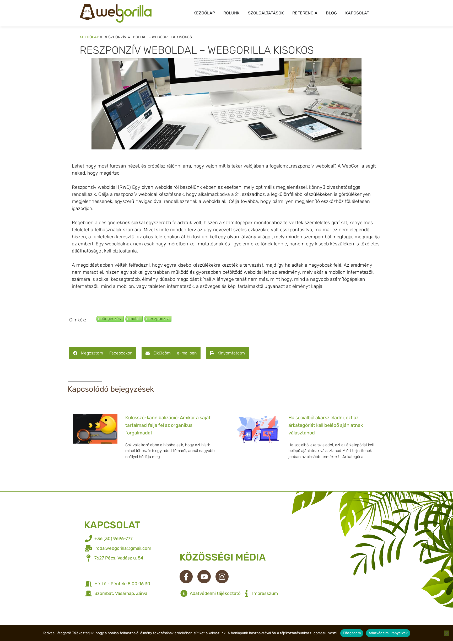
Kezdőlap (89, 37)
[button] (102, 353)
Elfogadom (352, 633)
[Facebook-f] (186, 576)
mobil (135, 318)
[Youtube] (204, 576)
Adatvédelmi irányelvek (388, 633)
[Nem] (446, 633)
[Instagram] (222, 576)
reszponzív (158, 318)
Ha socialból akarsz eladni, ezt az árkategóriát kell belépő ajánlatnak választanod (325, 425)
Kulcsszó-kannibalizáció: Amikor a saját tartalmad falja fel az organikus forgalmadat (168, 425)
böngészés (110, 318)
